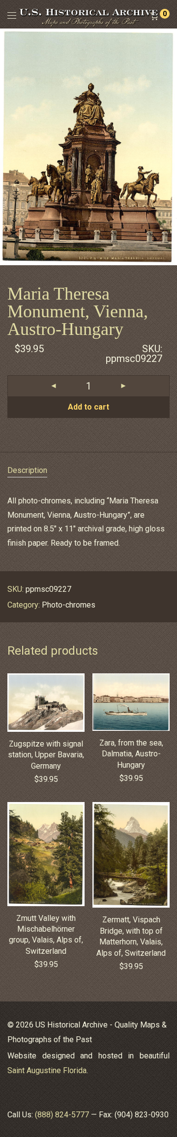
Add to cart (88, 407)
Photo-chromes (68, 605)
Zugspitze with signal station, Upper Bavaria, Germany (46, 755)
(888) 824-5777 (62, 1114)
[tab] (88, 470)
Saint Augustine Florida (47, 1070)
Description (27, 470)
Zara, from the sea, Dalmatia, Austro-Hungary (131, 754)
